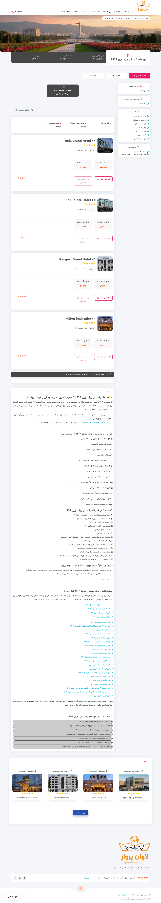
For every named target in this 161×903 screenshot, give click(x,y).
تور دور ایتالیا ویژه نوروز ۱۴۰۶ (99, 695)
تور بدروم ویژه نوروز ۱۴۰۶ (100, 637)
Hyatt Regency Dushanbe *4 (133, 797)
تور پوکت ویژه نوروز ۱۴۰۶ (101, 649)
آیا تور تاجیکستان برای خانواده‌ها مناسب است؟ (93, 730)
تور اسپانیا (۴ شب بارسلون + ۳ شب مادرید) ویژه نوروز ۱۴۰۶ (88, 688)
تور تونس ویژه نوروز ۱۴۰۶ (100, 622)
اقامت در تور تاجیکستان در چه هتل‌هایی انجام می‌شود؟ (89, 725)
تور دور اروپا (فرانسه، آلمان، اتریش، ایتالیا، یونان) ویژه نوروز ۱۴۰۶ (87, 692)
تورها (136, 18)
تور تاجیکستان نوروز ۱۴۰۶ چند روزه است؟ (95, 721)
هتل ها (130, 868)
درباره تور (116, 75)
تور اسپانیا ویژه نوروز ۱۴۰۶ (100, 684)
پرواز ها (107, 11)
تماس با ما (66, 11)
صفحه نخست (128, 11)
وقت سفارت (95, 11)
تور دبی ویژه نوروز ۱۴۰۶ (101, 616)
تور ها (117, 11)
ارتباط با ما (10, 896)
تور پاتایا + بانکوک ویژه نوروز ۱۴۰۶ (97, 645)
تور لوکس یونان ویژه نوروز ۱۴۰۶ (98, 676)
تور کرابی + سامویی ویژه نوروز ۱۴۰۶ (97, 661)
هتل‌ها (93, 75)
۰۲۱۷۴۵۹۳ (143, 878)
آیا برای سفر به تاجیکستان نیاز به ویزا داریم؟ (94, 738)
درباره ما (76, 11)
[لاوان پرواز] (143, 7)
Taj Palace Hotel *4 (81, 200)
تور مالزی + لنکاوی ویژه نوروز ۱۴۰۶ (97, 634)
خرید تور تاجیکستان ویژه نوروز (95, 422)
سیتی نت (125, 899)
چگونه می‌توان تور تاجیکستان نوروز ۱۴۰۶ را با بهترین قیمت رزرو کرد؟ (85, 746)
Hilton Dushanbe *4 (80, 318)
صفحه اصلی (145, 18)
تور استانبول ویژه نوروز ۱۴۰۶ (96, 605)
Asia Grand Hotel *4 (80, 141)
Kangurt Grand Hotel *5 (77, 259)
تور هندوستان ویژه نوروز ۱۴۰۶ (99, 609)
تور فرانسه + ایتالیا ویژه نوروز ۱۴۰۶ (97, 668)
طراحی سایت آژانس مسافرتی (141, 899)
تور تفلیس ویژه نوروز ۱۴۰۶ (100, 612)
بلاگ (84, 11)
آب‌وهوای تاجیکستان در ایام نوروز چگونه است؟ (93, 742)
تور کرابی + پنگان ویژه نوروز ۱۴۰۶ (98, 653)
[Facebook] (24, 878)
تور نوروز (129, 18)
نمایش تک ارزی (103, 179)
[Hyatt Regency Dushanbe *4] (134, 783)
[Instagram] (15, 878)
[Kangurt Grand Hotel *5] (63, 783)
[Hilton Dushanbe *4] (98, 783)
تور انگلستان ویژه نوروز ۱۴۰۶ (99, 680)
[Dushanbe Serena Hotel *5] (27, 783)
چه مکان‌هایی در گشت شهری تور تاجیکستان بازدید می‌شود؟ (88, 734)
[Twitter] (20, 878)
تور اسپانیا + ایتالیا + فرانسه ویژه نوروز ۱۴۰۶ (94, 672)
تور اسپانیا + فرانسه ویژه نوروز (99, 665)
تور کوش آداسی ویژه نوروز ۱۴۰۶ (98, 630)
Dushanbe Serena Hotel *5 (27, 797)
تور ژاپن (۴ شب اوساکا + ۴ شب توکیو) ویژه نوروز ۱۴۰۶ (90, 626)
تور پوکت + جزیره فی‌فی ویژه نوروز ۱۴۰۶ (95, 657)
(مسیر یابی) (88, 877)
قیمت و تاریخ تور (140, 75)
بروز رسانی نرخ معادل (83, 181)
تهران (136, 151)
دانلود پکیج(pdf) (21, 110)
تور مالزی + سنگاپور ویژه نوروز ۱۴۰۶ (97, 641)
